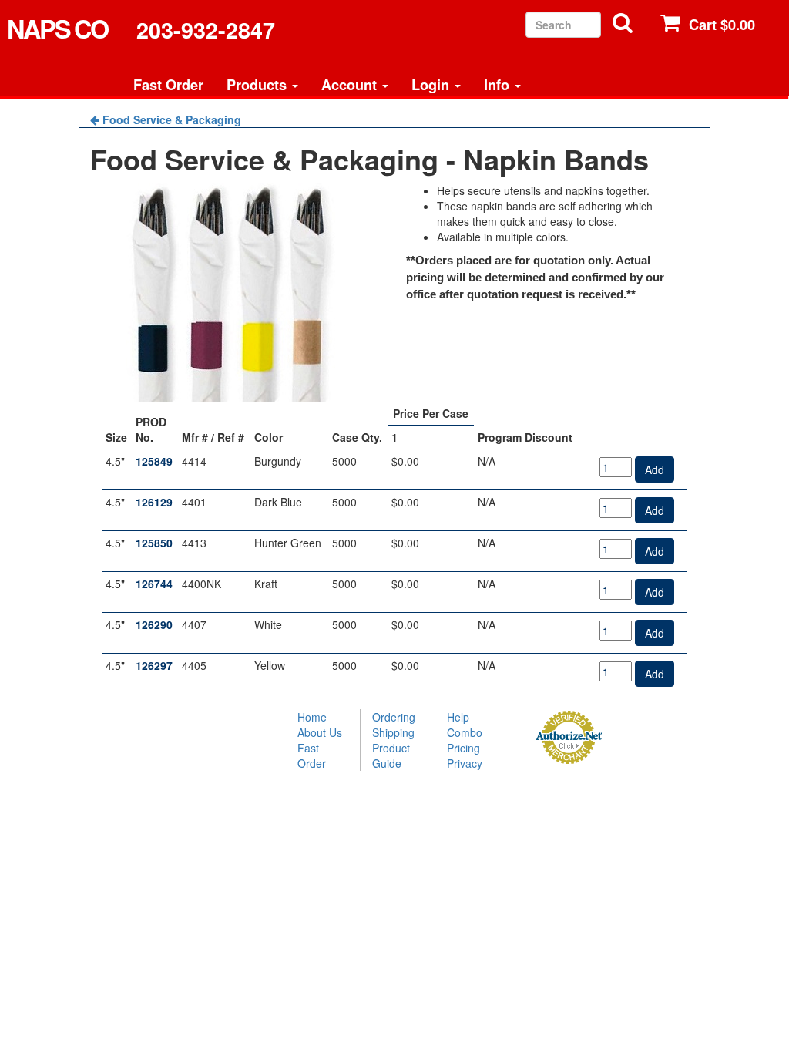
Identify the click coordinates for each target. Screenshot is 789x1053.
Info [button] (498, 85)
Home (312, 717)
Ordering (393, 717)
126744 (154, 583)
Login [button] (432, 85)
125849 (154, 461)
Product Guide (391, 755)
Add (654, 469)
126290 (154, 624)
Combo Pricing (464, 740)
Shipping (393, 732)
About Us (319, 732)
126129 (154, 502)
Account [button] (351, 85)
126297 (154, 665)
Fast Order (168, 85)
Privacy (464, 763)
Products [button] (258, 85)
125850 (154, 542)
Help (458, 717)
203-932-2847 (205, 30)
